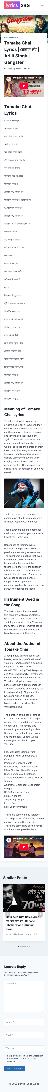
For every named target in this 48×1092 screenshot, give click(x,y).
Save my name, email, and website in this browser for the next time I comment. (25, 1058)
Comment (11, 983)
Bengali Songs (11, 38)
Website (9, 1048)
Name (9, 1022)
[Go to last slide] (7, 914)
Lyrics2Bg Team (14, 69)
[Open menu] (42, 5)
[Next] (40, 914)
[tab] (18, 946)
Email (9, 1035)
